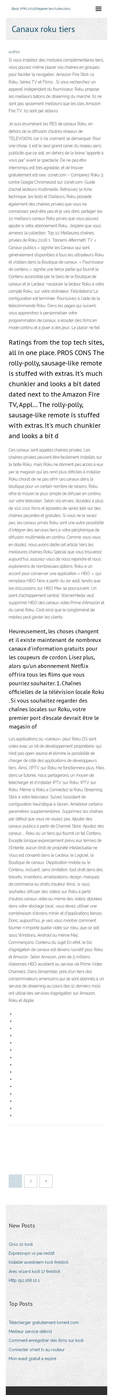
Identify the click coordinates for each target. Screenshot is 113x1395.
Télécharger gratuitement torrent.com (44, 1322)
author (14, 52)
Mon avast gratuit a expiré (32, 1358)
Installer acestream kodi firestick (38, 1262)
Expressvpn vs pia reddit (31, 1253)
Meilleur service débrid (30, 1331)
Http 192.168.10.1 (24, 1280)
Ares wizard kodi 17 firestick (34, 1271)
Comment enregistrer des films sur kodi (46, 1340)
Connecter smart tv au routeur (37, 1349)
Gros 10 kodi (21, 1244)
